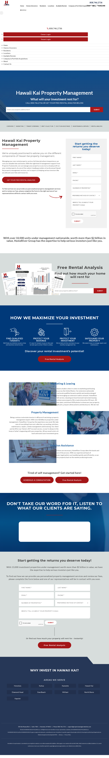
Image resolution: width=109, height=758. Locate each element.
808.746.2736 (96, 2)
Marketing (20, 126)
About (94, 6)
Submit (97, 110)
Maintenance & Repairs (81, 126)
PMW (55, 734)
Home (22, 6)
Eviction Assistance (63, 126)
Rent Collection (47, 126)
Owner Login (46, 34)
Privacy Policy (68, 734)
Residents (43, 6)
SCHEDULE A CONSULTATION (37, 480)
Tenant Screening (32, 126)
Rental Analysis (96, 126)
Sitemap (61, 734)
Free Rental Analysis (54, 359)
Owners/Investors (32, 6)
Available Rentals (61, 6)
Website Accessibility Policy (75, 746)
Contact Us (101, 6)
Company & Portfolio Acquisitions (79, 6)
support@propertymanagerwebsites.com (79, 726)
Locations (51, 6)
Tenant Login (46, 39)
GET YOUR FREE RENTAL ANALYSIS (21, 180)
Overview (10, 126)
